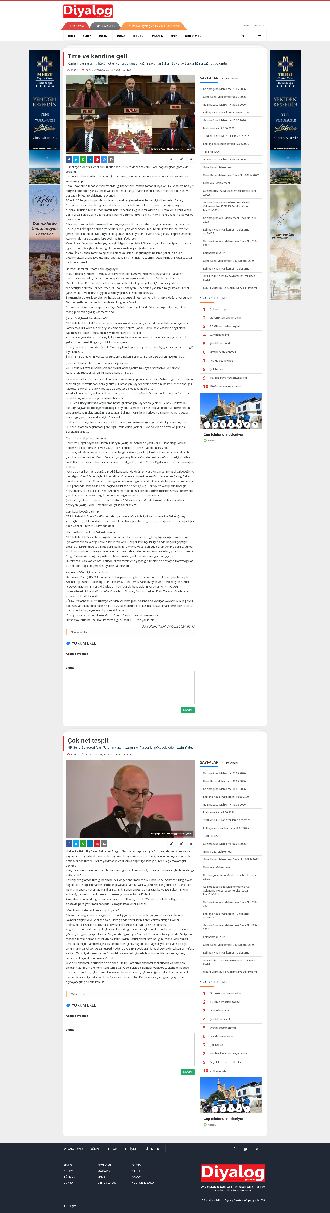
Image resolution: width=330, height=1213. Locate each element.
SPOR (174, 36)
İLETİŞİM (130, 1149)
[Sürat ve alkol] (231, 1097)
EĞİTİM (136, 1165)
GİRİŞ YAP (259, 25)
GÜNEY (87, 36)
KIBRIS (71, 36)
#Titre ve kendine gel (80, 632)
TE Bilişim (69, 1206)
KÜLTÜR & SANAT (144, 1182)
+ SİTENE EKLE (152, 1149)
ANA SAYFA (77, 26)
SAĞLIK (137, 1171)
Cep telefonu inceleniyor (223, 434)
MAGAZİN (157, 36)
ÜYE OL (246, 25)
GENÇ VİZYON (193, 36)
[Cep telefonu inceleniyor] (231, 413)
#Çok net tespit (78, 994)
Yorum (70, 668)
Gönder (187, 710)
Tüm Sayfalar (231, 78)
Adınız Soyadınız (77, 654)
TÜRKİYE (104, 36)
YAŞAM (136, 1177)
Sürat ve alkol (215, 1119)
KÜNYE (94, 1149)
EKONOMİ (138, 36)
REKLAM (112, 1149)
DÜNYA (120, 36)
